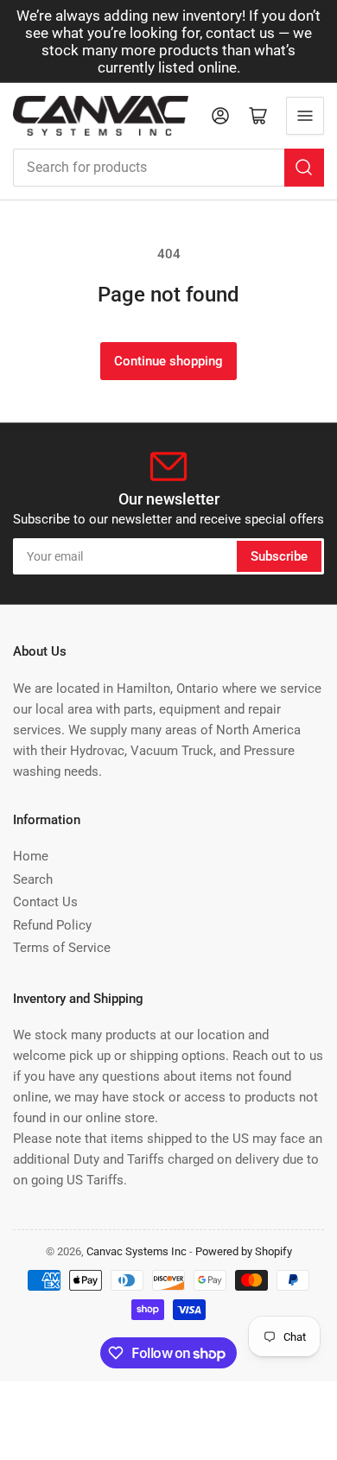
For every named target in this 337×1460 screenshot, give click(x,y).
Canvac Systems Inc (136, 1251)
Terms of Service (62, 947)
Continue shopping (168, 361)
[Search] (304, 167)
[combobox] (168, 168)
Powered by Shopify (243, 1251)
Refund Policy (52, 925)
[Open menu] (305, 116)
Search (33, 879)
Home (30, 856)
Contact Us (45, 902)
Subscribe (279, 556)
